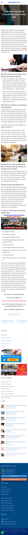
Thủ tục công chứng (6, 340)
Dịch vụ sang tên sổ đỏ (6, 500)
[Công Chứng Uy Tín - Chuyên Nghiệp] (14, 2)
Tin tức (14, 9)
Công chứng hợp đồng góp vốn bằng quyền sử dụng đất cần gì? (16, 406)
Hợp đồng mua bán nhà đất (7, 505)
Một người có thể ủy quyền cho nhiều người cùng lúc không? (14, 412)
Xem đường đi (14, 476)
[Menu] (2, 2)
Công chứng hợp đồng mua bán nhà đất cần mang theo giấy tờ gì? (15, 448)
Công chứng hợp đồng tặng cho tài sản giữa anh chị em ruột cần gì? (15, 436)
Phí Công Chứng (5, 343)
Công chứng (4, 335)
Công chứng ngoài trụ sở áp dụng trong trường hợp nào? (15, 424)
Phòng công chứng (17, 531)
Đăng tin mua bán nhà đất (7, 510)
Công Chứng (9, 531)
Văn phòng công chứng (6, 498)
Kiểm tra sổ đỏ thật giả (6, 503)
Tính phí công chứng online (7, 508)
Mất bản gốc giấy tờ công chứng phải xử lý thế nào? (16, 442)
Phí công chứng (15, 479)
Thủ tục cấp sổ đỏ (5, 338)
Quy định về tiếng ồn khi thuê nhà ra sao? (15, 454)
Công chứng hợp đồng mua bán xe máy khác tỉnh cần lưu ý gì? (15, 418)
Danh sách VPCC (5, 491)
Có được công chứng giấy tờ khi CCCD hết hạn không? (16, 430)
